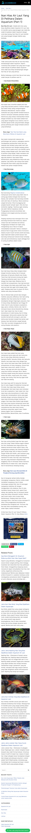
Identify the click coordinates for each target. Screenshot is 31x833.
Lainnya (3, 816)
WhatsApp (5, 546)
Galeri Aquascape (5, 826)
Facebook (14, 544)
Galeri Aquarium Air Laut (7, 824)
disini (25, 514)
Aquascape (4, 809)
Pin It (12, 546)
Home (2, 8)
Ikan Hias (8, 8)
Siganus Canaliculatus (17, 193)
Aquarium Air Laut (5, 806)
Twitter (21, 544)
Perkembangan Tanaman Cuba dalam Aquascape (14, 788)
